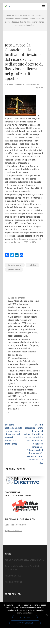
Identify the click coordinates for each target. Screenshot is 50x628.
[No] (46, 614)
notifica (32, 265)
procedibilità (14, 270)
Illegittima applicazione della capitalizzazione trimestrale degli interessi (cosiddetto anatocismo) (13, 434)
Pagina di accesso (13, 530)
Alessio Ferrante (15, 84)
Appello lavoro (14, 265)
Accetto (25, 617)
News (41, 88)
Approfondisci (25, 623)
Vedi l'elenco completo (16, 525)
